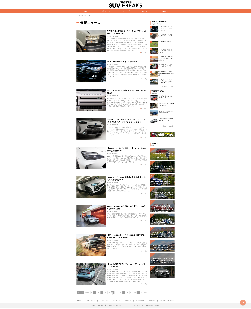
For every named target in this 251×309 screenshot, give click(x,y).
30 (127, 292)
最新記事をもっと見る (169, 126)
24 (120, 292)
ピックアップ (125, 11)
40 (131, 292)
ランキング (145, 11)
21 (109, 292)
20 (105, 292)
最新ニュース (106, 11)
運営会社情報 (140, 300)
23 (116, 292)
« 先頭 (87, 292)
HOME (86, 11)
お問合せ (165, 11)
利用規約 (152, 300)
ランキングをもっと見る (168, 86)
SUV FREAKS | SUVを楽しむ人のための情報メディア (107, 305)
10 (98, 292)
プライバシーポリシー (167, 300)
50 (135, 292)
